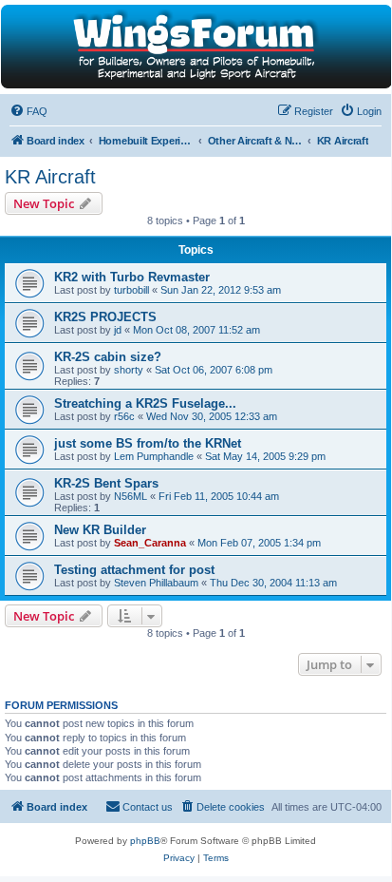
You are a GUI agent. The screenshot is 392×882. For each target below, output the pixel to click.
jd (117, 330)
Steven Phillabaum (156, 582)
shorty (128, 369)
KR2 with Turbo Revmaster (132, 277)
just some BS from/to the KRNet (147, 443)
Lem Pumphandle (154, 456)
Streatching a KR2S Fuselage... (145, 403)
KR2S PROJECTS (105, 317)
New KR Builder (100, 530)
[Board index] (194, 46)
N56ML (130, 496)
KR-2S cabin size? (107, 357)
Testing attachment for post (134, 570)
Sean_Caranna (150, 542)
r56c (124, 416)
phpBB (145, 840)
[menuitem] (28, 111)
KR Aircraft (50, 176)
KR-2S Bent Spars (106, 483)
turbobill (131, 290)
